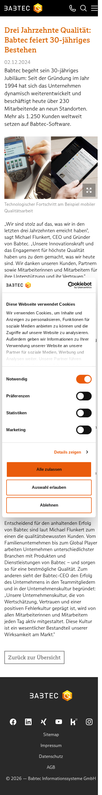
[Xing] (43, 722)
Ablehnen (49, 505)
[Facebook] (13, 722)
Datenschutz (51, 756)
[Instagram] (89, 722)
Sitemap (51, 734)
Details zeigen (67, 452)
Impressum (51, 745)
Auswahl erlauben (49, 487)
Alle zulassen (49, 469)
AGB (51, 767)
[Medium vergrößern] (88, 190)
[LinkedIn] (28, 722)
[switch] (84, 396)
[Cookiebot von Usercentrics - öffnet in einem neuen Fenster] (69, 285)
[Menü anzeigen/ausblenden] (94, 8)
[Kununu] (74, 722)
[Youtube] (58, 722)
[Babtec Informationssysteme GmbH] (23, 8)
